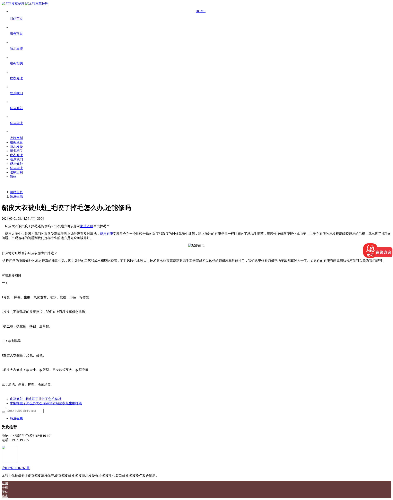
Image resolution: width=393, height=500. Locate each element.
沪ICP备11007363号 (16, 468)
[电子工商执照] (10, 461)
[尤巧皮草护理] (25, 3)
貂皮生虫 (16, 196)
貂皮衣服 (86, 226)
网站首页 (16, 192)
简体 (13, 176)
